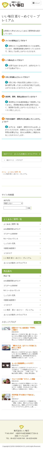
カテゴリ (7, 200)
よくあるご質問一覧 (14, 172)
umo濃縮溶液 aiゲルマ (12, 229)
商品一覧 (7, 276)
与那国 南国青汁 (10, 248)
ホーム (4, 172)
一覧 (38, 322)
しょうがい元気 (9, 243)
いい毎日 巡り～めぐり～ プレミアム (17, 258)
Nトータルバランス (11, 239)
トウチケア (19, 160)
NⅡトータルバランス (12, 290)
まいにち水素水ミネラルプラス (26, 154)
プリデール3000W (10, 234)
